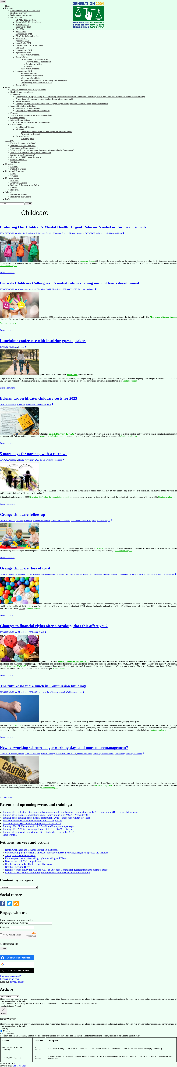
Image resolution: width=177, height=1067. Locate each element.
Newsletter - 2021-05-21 (28, 692)
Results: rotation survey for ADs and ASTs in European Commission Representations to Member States (56, 869)
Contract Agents (17, 118)
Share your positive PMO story (20, 855)
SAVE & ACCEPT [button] (8, 1063)
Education (40, 233)
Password (4, 927)
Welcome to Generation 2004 (23, 145)
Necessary (7, 1031)
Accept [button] (18, 1006)
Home (7, 6)
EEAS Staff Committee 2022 (28, 36)
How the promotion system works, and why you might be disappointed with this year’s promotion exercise (62, 104)
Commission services (27, 289)
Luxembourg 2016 (24, 71)
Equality (49, 233)
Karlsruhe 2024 (22, 24)
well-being (100, 233)
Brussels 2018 (21, 57)
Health (72, 233)
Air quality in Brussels (30, 134)
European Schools (60, 233)
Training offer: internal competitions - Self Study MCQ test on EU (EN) (38, 832)
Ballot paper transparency (21, 15)
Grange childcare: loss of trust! (26, 568)
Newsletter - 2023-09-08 (128, 574)
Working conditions (114, 233)
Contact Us (15, 162)
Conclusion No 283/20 (16, 666)
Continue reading (8, 265)
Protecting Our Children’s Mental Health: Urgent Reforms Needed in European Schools (73, 227)
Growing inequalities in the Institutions (32, 111)
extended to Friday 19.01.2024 (62, 434)
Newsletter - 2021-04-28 (66, 754)
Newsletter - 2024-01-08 (36, 404)
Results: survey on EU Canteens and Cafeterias (28, 864)
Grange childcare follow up (22, 514)
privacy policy (17, 981)
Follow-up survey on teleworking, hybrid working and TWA (35, 858)
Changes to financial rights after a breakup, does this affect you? (54, 626)
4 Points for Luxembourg (32, 76)
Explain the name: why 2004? (23, 143)
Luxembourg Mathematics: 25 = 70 (36, 83)
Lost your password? (10, 976)
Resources (14, 190)
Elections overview (18, 13)
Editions (14, 166)
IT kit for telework (32, 754)
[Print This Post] (123, 233)
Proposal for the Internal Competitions (32, 122)
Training (14, 176)
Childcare (13, 233)
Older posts (6, 797)
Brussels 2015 (21, 85)
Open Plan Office (84, 754)
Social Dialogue (103, 521)
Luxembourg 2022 (24, 34)
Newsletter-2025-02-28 (85, 233)
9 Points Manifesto (29, 73)
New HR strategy (110, 574)
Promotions (15, 94)
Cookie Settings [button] (7, 1006)
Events (13, 173)
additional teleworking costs (20, 574)
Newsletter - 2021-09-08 (28, 632)
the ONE (17, 725)
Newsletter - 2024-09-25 (62, 289)
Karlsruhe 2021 (22, 41)
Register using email (10, 979)
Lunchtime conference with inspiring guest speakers (43, 340)
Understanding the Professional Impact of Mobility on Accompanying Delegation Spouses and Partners (56, 852)
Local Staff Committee (60, 521)
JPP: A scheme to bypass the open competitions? (31, 115)
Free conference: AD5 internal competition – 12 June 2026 (32, 823)
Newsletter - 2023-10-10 (35, 460)
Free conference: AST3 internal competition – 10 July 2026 (32, 820)
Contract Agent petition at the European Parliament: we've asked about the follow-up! (47, 872)
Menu (3, 1)
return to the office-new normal (52, 692)
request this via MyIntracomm (52, 436)
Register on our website (20, 197)
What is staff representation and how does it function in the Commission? (42, 150)
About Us (9, 141)
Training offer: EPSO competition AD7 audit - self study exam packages (38, 826)
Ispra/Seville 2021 (23, 43)
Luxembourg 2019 (24, 50)
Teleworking (120, 754)
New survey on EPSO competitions (23, 861)
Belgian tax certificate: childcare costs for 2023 (38, 398)
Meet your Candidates (30, 55)
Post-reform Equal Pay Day (28, 108)
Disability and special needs (22, 92)
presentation (72, 375)
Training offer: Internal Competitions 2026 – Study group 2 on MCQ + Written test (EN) (47, 815)
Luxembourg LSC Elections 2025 (25, 10)
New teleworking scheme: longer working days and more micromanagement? (64, 747)
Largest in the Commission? (22, 155)
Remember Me (10, 943)
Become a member (18, 194)
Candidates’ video (34, 64)
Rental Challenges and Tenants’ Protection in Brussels (31, 849)
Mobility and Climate (25, 127)
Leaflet (29, 66)
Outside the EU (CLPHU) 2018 (34, 59)
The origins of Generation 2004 (24, 148)
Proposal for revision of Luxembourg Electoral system (44, 80)
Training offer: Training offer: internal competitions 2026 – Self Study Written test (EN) (46, 817)
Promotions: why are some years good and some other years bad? (44, 99)
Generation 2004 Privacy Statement (25, 157)
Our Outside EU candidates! (38, 62)
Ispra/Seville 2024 (23, 27)
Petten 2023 (21, 31)
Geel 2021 (20, 48)
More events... (10, 834)
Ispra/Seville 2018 (23, 52)
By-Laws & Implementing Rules (24, 185)
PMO (41, 632)
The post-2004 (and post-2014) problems (28, 90)
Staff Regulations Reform (103, 754)
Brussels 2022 (21, 38)
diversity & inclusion (26, 233)
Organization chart (18, 159)
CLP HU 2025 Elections (26, 20)
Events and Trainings (14, 171)
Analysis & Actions (18, 183)
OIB (75, 289)
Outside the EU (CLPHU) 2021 (29, 45)
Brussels (12, 404)
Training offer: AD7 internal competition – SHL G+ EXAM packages (37, 829)
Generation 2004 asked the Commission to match (49, 497)
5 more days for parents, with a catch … (33, 454)
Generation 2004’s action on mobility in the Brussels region (46, 131)
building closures (16, 521)
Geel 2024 (20, 29)
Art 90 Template (23, 101)
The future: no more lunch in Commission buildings (43, 686)
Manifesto (14, 180)
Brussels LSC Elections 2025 (28, 22)
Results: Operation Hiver (17, 866)
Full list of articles (18, 169)
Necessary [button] (4, 1028)
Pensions (14, 113)
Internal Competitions (20, 120)
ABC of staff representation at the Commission (30, 152)
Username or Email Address (14, 923)
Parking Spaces (27, 138)
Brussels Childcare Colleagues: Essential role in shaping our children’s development (69, 283)
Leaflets (13, 187)
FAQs (7, 199)
